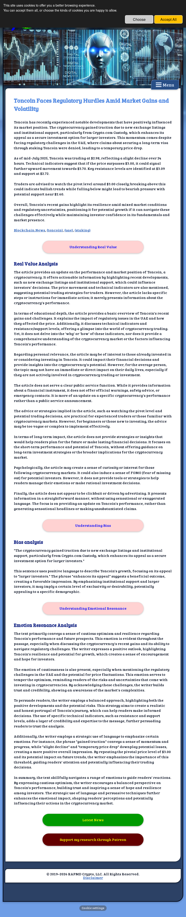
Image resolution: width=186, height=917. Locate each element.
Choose (139, 19)
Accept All (168, 19)
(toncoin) (55, 230)
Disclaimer (93, 877)
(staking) (83, 230)
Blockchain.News (29, 230)
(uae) (68, 230)
